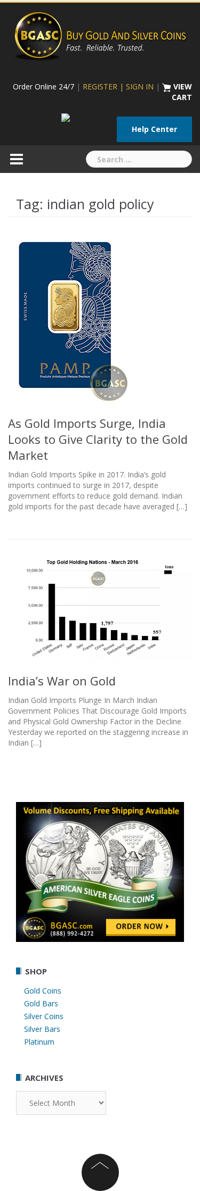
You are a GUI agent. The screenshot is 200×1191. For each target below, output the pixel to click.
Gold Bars (41, 1003)
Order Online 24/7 (43, 86)
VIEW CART (182, 91)
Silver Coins (43, 1016)
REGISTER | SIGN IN (118, 86)
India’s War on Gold (62, 681)
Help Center (154, 129)
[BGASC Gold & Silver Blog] (100, 35)
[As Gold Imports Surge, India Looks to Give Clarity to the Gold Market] (70, 317)
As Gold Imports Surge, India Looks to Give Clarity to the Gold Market (98, 439)
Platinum (39, 1042)
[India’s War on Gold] (100, 606)
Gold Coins (42, 991)
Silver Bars (42, 1029)
